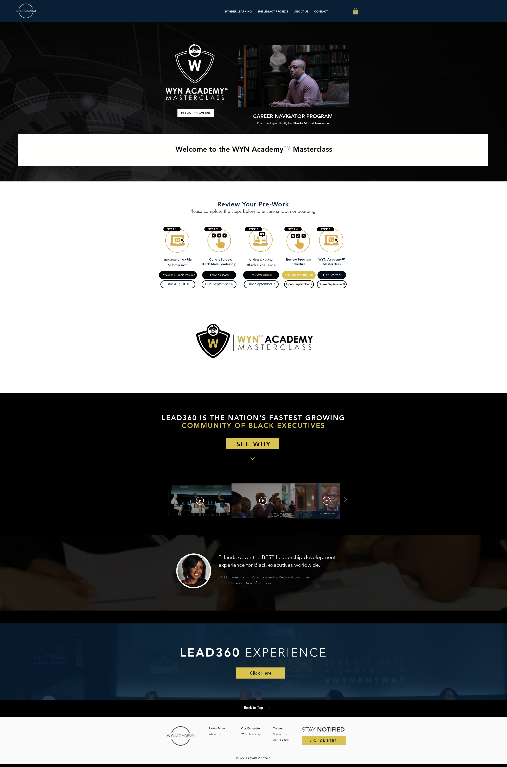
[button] (355, 11)
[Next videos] (345, 500)
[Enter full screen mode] (343, 101)
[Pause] (243, 101)
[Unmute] (250, 101)
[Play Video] (200, 501)
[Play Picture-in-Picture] (336, 101)
